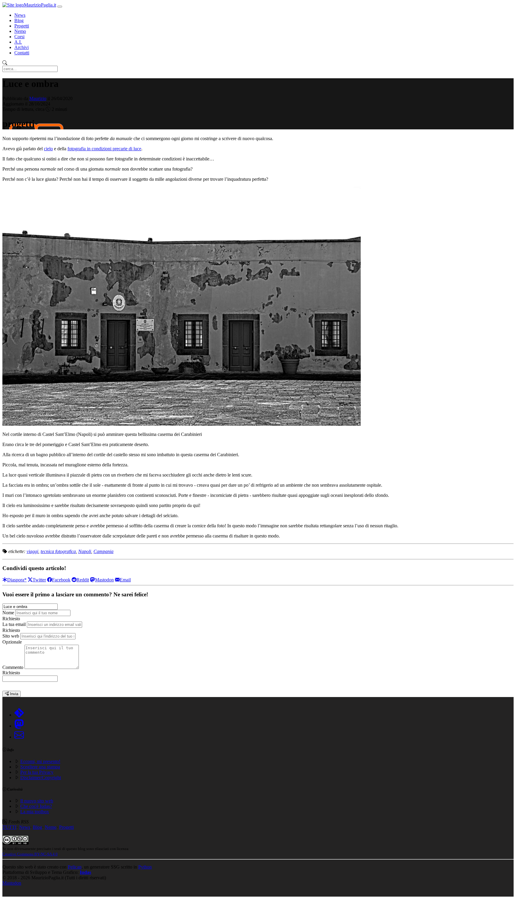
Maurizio (37, 98)
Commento (12, 667)
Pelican (75, 866)
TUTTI (9, 827)
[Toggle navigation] (59, 6)
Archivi (21, 47)
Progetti (21, 25)
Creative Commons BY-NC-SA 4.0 (30, 854)
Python (145, 866)
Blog (19, 20)
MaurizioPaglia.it (40, 4)
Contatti (21, 52)
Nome (8, 612)
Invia (13, 694)
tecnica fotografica (58, 551)
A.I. (18, 42)
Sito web (10, 635)
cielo (48, 148)
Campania (103, 551)
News (19, 15)
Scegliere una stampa (40, 766)
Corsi (19, 36)
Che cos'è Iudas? (36, 806)
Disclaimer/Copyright (40, 777)
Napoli (84, 551)
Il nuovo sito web (36, 800)
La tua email (14, 624)
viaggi (32, 551)
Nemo (20, 31)
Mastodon (11, 883)
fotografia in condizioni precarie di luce (104, 148)
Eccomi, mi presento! (40, 761)
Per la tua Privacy (36, 772)
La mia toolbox (34, 811)
